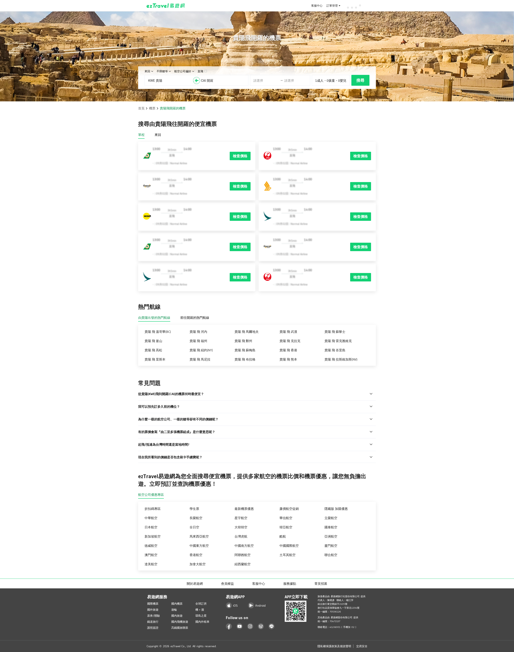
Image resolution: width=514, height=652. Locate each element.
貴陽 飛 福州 (198, 341)
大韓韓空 (241, 527)
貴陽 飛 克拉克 (289, 341)
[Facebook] (229, 626)
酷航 (282, 536)
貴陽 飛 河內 (198, 332)
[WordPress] (261, 626)
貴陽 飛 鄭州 (243, 341)
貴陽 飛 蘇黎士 (334, 332)
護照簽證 (152, 628)
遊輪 (174, 609)
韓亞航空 (285, 527)
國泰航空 (330, 527)
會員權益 (227, 584)
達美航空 (151, 564)
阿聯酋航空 (243, 555)
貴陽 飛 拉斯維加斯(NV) (340, 359)
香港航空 (196, 555)
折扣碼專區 (153, 509)
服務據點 (289, 584)
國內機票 (177, 603)
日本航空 (151, 527)
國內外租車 (202, 621)
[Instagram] (250, 626)
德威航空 (151, 546)
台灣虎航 (241, 536)
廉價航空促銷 (289, 509)
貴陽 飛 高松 (153, 350)
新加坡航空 (153, 536)
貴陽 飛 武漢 (288, 332)
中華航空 (151, 518)
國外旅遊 (152, 609)
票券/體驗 (153, 615)
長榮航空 (196, 518)
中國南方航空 (244, 546)
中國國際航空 (289, 546)
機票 (152, 108)
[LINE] (271, 626)
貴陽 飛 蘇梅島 (245, 350)
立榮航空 (330, 518)
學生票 (194, 509)
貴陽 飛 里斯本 (155, 359)
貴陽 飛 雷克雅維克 (338, 341)
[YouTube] (240, 626)
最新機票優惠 (244, 509)
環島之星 (201, 615)
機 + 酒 (199, 609)
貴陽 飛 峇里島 (334, 350)
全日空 (194, 527)
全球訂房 (201, 603)
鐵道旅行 (152, 621)
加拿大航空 (198, 564)
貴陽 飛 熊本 (288, 359)
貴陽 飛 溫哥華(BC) (158, 332)
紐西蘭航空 (243, 564)
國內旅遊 (177, 615)
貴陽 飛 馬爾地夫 (247, 332)
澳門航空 (151, 555)
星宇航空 (241, 518)
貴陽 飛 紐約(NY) (201, 350)
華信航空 (285, 518)
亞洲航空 (330, 536)
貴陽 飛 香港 (288, 350)
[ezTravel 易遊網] (166, 5)
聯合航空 (330, 555)
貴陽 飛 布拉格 (245, 359)
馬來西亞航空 (199, 536)
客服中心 (316, 5)
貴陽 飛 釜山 (153, 341)
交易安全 (361, 646)
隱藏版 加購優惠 (336, 509)
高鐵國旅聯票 (179, 628)
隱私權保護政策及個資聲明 (334, 646)
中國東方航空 (199, 546)
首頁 (141, 108)
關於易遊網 (195, 584)
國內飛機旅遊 (179, 621)
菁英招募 (320, 584)
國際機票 (152, 603)
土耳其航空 (287, 555)
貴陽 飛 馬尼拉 (200, 359)
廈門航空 (330, 546)
